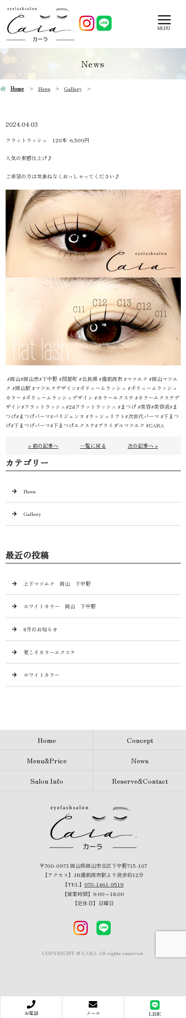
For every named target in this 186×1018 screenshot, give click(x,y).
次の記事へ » (143, 445)
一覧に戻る (93, 445)
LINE (155, 1013)
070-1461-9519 (104, 884)
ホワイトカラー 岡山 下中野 (59, 606)
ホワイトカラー (41, 674)
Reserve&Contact (140, 780)
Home (17, 88)
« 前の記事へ (43, 445)
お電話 (31, 1012)
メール (93, 1012)
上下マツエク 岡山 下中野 (57, 583)
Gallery (73, 88)
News (44, 88)
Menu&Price (47, 760)
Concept (140, 740)
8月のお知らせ (40, 629)
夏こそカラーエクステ (49, 652)
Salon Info (46, 780)
